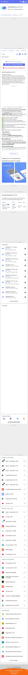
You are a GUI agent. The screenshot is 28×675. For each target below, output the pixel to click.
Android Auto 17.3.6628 (11, 521)
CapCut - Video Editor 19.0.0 (12, 470)
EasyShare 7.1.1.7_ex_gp (11, 247)
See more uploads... (14, 301)
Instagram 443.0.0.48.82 (11, 572)
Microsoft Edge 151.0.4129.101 (12, 618)
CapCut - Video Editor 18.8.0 (12, 461)
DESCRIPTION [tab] (11, 50)
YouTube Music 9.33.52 (11, 535)
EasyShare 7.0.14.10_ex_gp (12, 258)
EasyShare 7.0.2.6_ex (10, 287)
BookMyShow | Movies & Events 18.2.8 (14, 656)
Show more (13, 153)
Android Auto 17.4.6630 (11, 540)
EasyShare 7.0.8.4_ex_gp (11, 275)
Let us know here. (17, 667)
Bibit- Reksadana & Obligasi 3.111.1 (13, 647)
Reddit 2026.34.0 (9, 586)
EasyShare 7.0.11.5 (10, 264)
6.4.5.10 (5, 204)
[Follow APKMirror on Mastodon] (10, 419)
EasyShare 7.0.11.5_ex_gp (11, 269)
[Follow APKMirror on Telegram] (17, 419)
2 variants (9, 248)
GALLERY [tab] (17, 50)
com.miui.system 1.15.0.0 (11, 545)
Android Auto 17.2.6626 (11, 531)
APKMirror (5, 1)
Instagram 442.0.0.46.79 (11, 526)
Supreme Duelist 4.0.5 (10, 582)
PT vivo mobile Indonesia (16, 9)
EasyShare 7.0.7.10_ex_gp (11, 281)
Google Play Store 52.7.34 (11, 480)
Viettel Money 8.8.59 (10, 628)
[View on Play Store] (20, 54)
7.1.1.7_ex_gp (17, 160)
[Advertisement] (14, 33)
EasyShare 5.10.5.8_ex (10, 291)
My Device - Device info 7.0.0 (12, 642)
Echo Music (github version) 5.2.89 (13, 489)
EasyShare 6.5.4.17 (10, 296)
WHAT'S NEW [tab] (4, 50)
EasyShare (15, 15)
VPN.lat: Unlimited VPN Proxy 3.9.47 (13, 614)
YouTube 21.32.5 (9, 503)
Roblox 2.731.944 (9, 494)
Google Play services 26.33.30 (12, 605)
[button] (17, 54)
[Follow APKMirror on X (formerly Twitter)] (4, 419)
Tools (3, 54)
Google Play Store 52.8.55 (11, 600)
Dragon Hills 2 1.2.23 (10, 632)
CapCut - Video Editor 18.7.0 (12, 484)
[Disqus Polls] (14, 325)
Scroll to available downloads (15, 64)
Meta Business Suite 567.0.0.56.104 (13, 651)
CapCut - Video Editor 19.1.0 (12, 466)
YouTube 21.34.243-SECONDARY (13, 596)
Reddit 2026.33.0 (9, 549)
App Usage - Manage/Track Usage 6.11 (14, 637)
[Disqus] (14, 360)
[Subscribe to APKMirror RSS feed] (24, 419)
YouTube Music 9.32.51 (11, 554)
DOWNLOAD (23, 50)
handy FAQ (4, 199)
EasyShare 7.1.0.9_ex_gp (11, 253)
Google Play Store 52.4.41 (11, 475)
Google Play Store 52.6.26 (11, 498)
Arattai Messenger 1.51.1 (11, 623)
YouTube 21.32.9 (9, 591)
